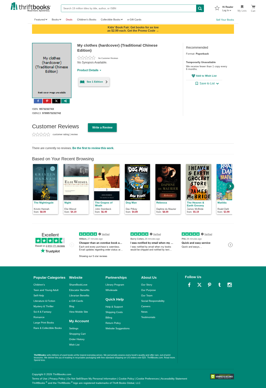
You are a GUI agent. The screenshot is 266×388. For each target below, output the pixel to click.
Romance (39, 317)
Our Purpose (148, 290)
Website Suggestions (117, 328)
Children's (39, 284)
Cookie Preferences (147, 378)
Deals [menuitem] (69, 19)
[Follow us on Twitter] (199, 284)
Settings (73, 328)
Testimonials (148, 317)
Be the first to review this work (92, 148)
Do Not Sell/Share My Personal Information (92, 378)
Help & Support (114, 306)
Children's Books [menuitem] (86, 19)
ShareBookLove (78, 284)
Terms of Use (39, 378)
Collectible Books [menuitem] (110, 19)
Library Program (114, 284)
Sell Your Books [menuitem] (225, 19)
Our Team (147, 295)
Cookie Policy (126, 378)
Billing (108, 317)
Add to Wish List (206, 75)
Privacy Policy (57, 378)
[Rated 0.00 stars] (86, 58)
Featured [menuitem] (39, 19)
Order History (77, 339)
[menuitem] (227, 7)
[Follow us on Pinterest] (209, 284)
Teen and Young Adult (45, 290)
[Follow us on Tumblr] (219, 284)
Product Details (87, 70)
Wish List (74, 344)
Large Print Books (43, 322)
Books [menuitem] (55, 19)
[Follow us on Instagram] (229, 284)
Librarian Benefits (79, 295)
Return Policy (113, 322)
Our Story (146, 284)
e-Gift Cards (76, 300)
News (144, 311)
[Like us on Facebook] (189, 284)
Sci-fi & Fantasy (42, 311)
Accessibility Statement (174, 378)
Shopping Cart (77, 333)
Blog (71, 306)
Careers (145, 306)
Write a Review (102, 127)
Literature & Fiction (44, 300)
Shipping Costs (114, 312)
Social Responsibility (152, 300)
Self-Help (38, 295)
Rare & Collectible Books (47, 328)
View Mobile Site (78, 311)
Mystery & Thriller (43, 306)
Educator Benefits (79, 290)
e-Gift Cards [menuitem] (134, 19)
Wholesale (111, 290)
